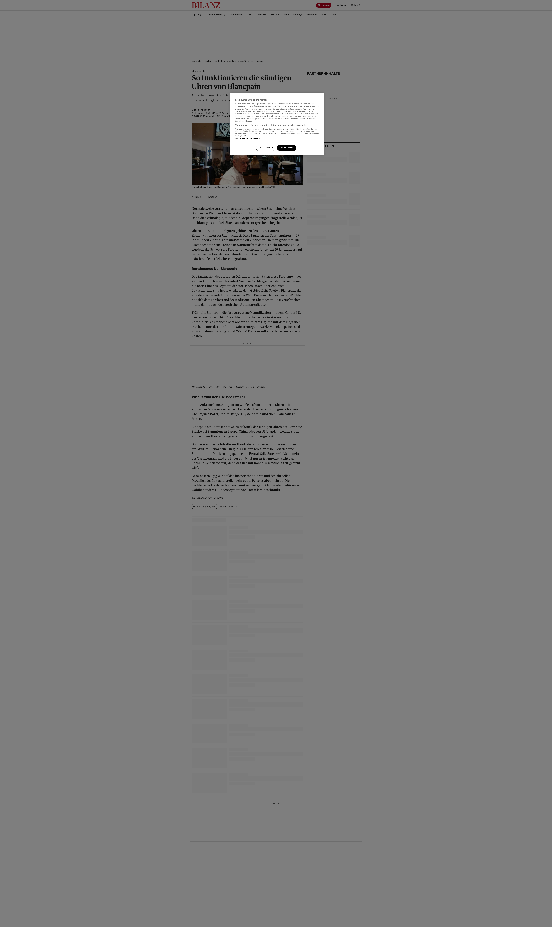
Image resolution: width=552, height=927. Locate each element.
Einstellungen (266, 148)
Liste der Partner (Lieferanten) (247, 138)
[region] (277, 124)
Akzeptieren (287, 148)
